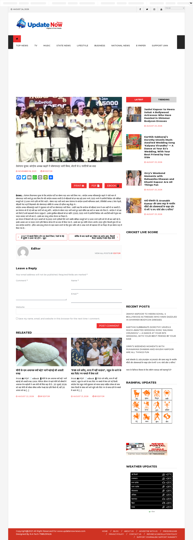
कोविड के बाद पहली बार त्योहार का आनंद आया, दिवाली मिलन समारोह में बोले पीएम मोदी (95, 237)
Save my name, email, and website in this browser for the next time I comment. (59, 318)
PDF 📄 (95, 185)
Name (75, 280)
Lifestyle (82, 45)
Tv (35, 45)
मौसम (153, 512)
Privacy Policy (116, 534)
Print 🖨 (79, 185)
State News (64, 45)
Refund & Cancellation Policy (162, 534)
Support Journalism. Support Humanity (157, 537)
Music (46, 45)
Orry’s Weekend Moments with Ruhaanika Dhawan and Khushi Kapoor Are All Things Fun (159, 179)
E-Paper (141, 45)
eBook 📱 (113, 185)
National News (120, 45)
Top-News (22, 45)
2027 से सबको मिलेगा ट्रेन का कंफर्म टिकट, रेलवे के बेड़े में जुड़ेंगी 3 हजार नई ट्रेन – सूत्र (42, 237)
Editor (48, 171)
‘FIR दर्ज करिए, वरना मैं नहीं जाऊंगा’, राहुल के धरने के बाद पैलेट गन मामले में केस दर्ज (96, 372)
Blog (116, 531)
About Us (129, 531)
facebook (140, 9)
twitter (147, 9)
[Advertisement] (96, 70)
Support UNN (160, 45)
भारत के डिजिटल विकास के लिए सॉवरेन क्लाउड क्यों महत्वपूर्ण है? (149, 370)
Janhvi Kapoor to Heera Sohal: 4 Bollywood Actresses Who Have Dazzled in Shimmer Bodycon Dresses (159, 115)
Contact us (135, 534)
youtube (161, 9)
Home (105, 531)
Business (99, 45)
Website (20, 307)
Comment (22, 280)
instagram (154, 9)
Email (74, 294)
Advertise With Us (148, 531)
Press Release (170, 531)
